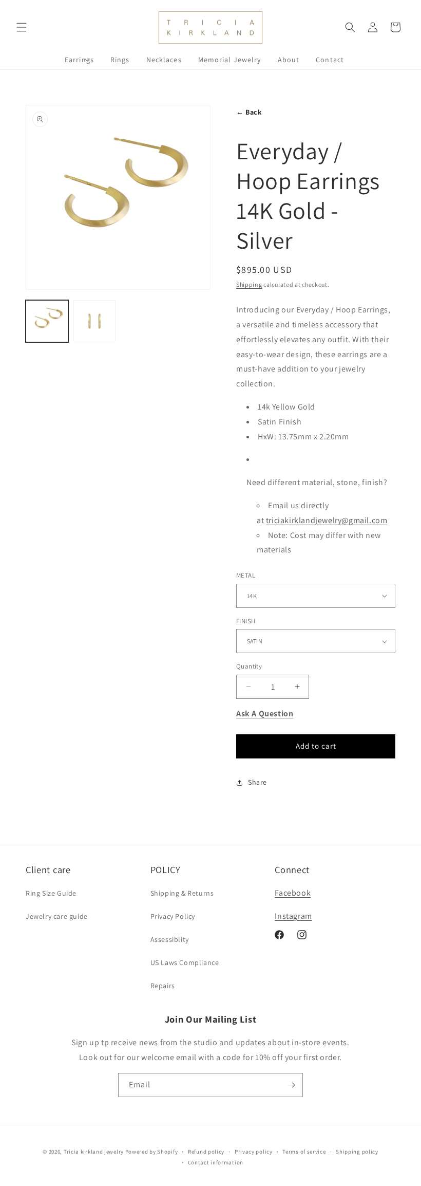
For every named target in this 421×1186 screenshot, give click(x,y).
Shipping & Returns (182, 893)
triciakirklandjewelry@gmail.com (327, 520)
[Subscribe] (291, 1085)
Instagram (293, 916)
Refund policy (206, 1151)
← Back (249, 112)
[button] (21, 27)
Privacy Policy (172, 916)
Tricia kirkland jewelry (94, 1151)
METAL (245, 575)
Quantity (249, 666)
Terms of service (304, 1151)
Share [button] (257, 782)
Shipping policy (357, 1151)
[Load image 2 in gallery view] (94, 321)
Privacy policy (254, 1151)
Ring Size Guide (51, 893)
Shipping (249, 284)
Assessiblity (169, 939)
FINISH (245, 621)
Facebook (293, 892)
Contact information (215, 1162)
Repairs (162, 985)
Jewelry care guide (57, 916)
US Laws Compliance (184, 962)
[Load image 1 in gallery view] (47, 321)
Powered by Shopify (151, 1151)
